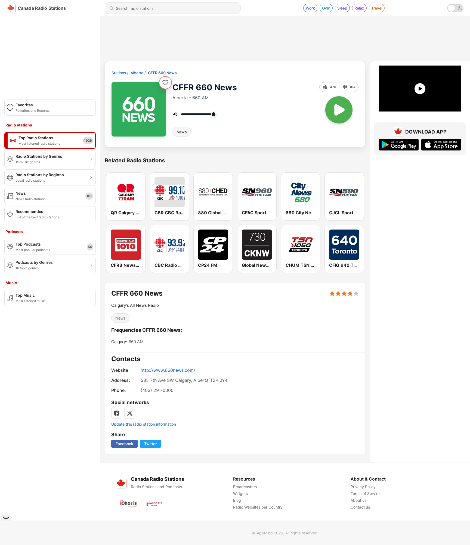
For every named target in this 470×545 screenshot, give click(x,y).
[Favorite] (165, 82)
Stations (119, 72)
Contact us (360, 507)
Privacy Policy (363, 486)
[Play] (338, 109)
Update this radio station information (143, 424)
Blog (237, 500)
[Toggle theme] (455, 8)
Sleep (342, 8)
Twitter (150, 443)
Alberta (137, 72)
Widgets (240, 493)
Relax (359, 8)
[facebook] (116, 413)
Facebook (124, 443)
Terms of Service (366, 493)
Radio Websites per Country (258, 507)
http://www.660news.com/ (168, 370)
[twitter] (129, 413)
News (182, 131)
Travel (376, 8)
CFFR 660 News (162, 72)
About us (358, 500)
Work (310, 8)
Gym (326, 8)
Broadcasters (245, 486)
